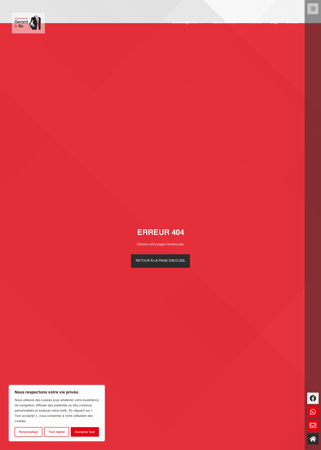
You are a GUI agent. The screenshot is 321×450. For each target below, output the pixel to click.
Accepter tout (85, 432)
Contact (292, 22)
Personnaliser (28, 432)
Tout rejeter (56, 432)
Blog (273, 22)
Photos (256, 22)
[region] (57, 413)
